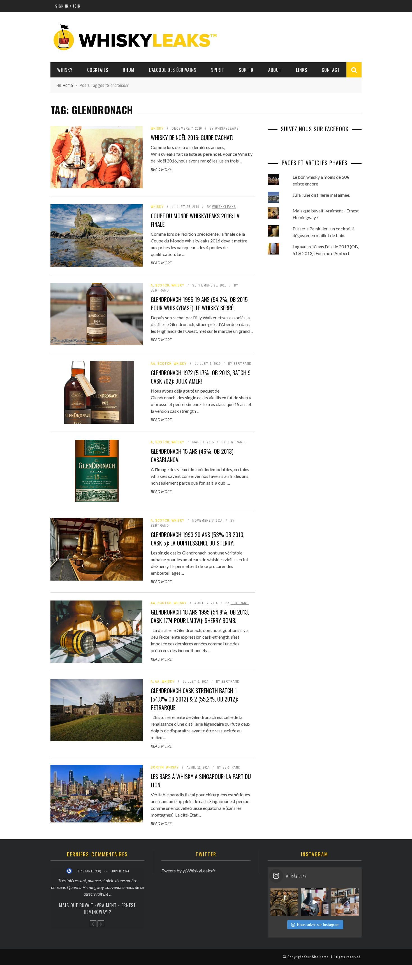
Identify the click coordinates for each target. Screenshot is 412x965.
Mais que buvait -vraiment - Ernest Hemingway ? (97, 908)
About (274, 70)
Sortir (246, 70)
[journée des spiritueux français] (314, 902)
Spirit (217, 70)
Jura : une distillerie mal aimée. (321, 195)
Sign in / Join (67, 6)
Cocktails (97, 70)
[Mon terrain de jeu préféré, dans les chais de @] (284, 902)
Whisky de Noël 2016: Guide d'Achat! (192, 137)
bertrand (160, 290)
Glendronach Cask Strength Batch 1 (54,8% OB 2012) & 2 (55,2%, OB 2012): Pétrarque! (194, 699)
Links (301, 70)
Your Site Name (316, 956)
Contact (331, 70)
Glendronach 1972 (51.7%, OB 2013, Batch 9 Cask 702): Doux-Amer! (201, 376)
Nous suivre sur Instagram (318, 924)
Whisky (65, 70)
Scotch (162, 285)
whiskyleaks (227, 128)
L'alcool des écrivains (172, 70)
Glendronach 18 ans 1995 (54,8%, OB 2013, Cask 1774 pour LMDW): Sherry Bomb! (200, 616)
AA (153, 363)
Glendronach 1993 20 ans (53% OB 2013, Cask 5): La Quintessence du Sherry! (197, 538)
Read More (161, 169)
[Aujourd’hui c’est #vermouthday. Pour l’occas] (345, 902)
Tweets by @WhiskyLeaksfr (188, 870)
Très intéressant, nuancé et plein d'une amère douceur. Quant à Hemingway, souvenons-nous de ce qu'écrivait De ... (97, 887)
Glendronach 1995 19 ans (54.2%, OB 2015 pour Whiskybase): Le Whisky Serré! (199, 303)
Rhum (129, 70)
